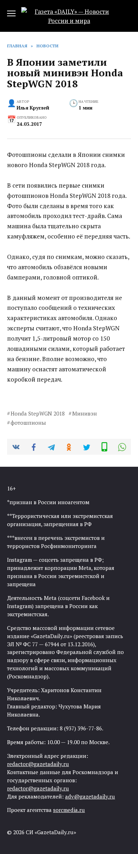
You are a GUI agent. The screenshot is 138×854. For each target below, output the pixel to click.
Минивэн (84, 413)
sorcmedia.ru (69, 809)
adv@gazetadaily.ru (90, 796)
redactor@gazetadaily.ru (38, 763)
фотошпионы (28, 422)
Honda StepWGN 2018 (38, 413)
